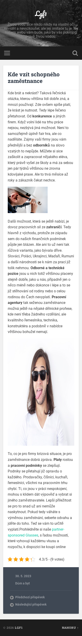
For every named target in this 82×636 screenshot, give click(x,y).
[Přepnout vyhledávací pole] (75, 53)
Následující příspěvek (30, 604)
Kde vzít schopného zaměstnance (34, 77)
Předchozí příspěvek (30, 597)
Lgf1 (41, 13)
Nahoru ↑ (70, 627)
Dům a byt (22, 583)
